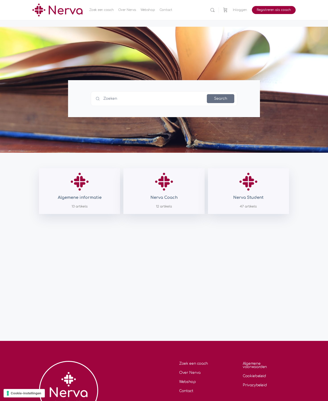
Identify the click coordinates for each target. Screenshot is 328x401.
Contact (186, 391)
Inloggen (240, 10)
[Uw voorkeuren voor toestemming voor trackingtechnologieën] (24, 393)
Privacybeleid (255, 385)
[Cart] (225, 10)
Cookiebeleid (254, 376)
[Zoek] (212, 10)
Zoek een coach (193, 364)
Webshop (187, 382)
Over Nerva (190, 373)
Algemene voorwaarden (255, 365)
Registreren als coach (274, 10)
